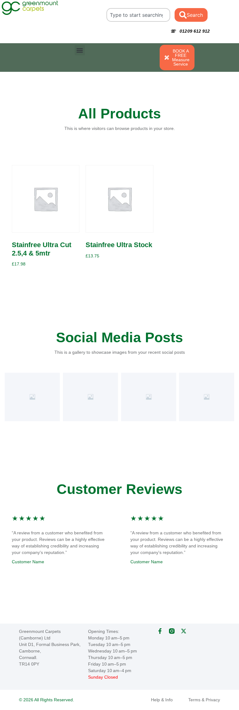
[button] (80, 50)
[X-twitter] (183, 631)
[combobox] (138, 15)
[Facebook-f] (160, 631)
